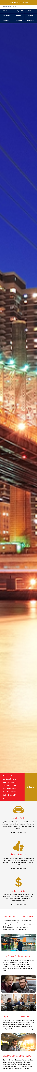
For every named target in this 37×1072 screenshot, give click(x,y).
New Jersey (30, 20)
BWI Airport (6, 11)
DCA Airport (6, 15)
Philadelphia (18, 20)
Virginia (18, 15)
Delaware (6, 20)
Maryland (30, 15)
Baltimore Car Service (9, 7)
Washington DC (18, 11)
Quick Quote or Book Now (18, 2)
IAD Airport (31, 11)
